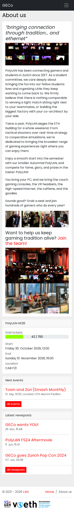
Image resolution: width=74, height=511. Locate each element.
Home (49, 492)
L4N (25, 492)
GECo (7, 5)
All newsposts (16, 470)
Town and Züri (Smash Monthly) (35, 389)
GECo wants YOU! (22, 424)
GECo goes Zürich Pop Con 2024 (35, 455)
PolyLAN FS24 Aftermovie (28, 440)
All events (13, 404)
